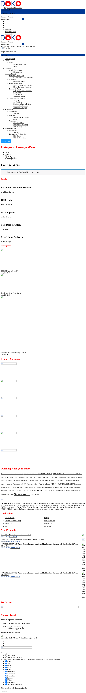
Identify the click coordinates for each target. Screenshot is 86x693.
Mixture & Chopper (20, 108)
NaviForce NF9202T (47, 487)
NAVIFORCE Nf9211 (76, 487)
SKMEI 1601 (51, 491)
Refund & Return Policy (13, 521)
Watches (16, 113)
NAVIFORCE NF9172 (48, 481)
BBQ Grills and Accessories (22, 91)
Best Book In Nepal (20, 474)
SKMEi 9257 (9, 495)
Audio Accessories (15, 70)
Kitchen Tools (18, 94)
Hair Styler (17, 136)
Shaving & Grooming (20, 125)
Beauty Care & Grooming (17, 134)
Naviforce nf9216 (7, 491)
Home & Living (10, 74)
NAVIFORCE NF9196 (48, 484)
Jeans (15, 119)
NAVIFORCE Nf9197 (66, 484)
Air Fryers (16, 100)
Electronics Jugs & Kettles (22, 104)
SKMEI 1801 (59, 491)
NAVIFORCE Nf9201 (35, 487)
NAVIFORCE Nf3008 (45, 474)
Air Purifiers (17, 102)
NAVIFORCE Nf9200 (23, 487)
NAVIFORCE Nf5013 (70, 474)
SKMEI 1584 (42, 491)
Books (7, 61)
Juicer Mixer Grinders (20, 106)
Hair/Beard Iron (18, 123)
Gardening (12, 79)
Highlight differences (14, 657)
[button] (4, 141)
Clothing (12, 115)
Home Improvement (16, 83)
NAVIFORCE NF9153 (22, 480)
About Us (8, 524)
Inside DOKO (9, 518)
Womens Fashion (10, 128)
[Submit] (23, 19)
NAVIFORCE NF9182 (74, 480)
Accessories (13, 111)
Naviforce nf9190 (19, 484)
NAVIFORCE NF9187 (6, 484)
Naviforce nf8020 (48, 477)
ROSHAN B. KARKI (21, 491)
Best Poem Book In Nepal (31, 474)
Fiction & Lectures (19, 64)
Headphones (17, 72)
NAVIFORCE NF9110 (72, 477)
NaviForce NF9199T (11, 487)
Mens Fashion (9, 110)
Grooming (12, 121)
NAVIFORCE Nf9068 (60, 477)
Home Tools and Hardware (22, 87)
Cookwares (17, 93)
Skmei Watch (22, 494)
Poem (15, 66)
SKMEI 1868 (67, 491)
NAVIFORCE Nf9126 (11, 480)
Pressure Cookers (19, 96)
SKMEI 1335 (33, 491)
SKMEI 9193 (74, 490)
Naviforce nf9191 (32, 484)
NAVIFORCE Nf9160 (34, 480)
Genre (11, 62)
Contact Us (48, 524)
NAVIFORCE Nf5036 (13, 477)
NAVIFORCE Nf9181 (63, 480)
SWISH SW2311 (35, 494)
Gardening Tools (19, 81)
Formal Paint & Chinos (21, 117)
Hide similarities (12, 655)
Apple (3, 474)
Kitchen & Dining (15, 89)
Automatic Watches (10, 474)
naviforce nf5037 (25, 477)
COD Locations (49, 521)
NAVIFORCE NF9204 (61, 487)
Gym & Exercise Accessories (23, 77)
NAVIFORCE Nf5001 (59, 474)
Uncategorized (10, 59)
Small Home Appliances (17, 98)
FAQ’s (46, 518)
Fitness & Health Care (16, 76)
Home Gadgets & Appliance (22, 85)
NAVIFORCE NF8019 (36, 477)
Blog (6, 526)
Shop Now (47, 526)
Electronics (8, 68)
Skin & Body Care (19, 126)
